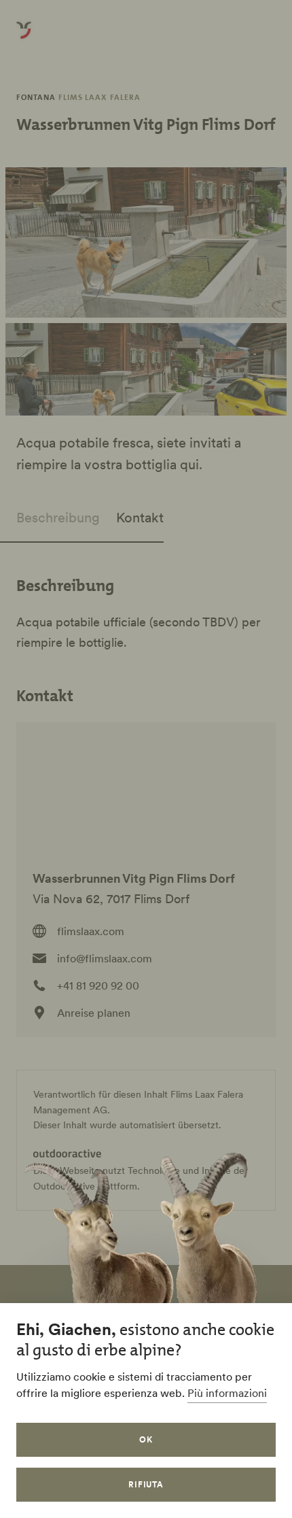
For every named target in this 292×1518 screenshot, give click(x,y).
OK (146, 1439)
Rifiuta (146, 1484)
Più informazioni (227, 1393)
